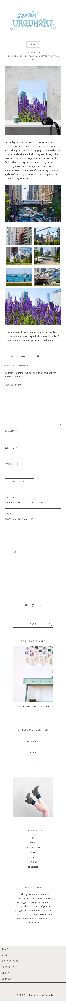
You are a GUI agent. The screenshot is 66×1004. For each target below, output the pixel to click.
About (5, 973)
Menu (33, 44)
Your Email (33, 752)
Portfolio (8, 967)
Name (11, 431)
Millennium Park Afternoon (33, 56)
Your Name (33, 741)
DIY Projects (10, 961)
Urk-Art (19, 995)
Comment (14, 385)
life (33, 871)
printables (33, 867)
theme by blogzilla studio (41, 995)
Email (11, 447)
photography (33, 847)
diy (33, 838)
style (33, 852)
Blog (5, 955)
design (33, 842)
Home (5, 949)
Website (12, 464)
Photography (33, 52)
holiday (33, 862)
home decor (33, 857)
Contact (7, 979)
